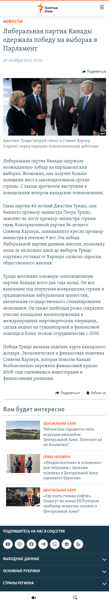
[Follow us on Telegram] (43, 544)
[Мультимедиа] (33, 597)
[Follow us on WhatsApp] (55, 544)
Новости (13, 22)
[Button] (94, 71)
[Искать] (75, 597)
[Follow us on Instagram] (19, 544)
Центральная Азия (59, 424)
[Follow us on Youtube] (8, 544)
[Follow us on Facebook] (31, 544)
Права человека (57, 457)
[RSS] (78, 544)
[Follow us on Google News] (66, 544)
